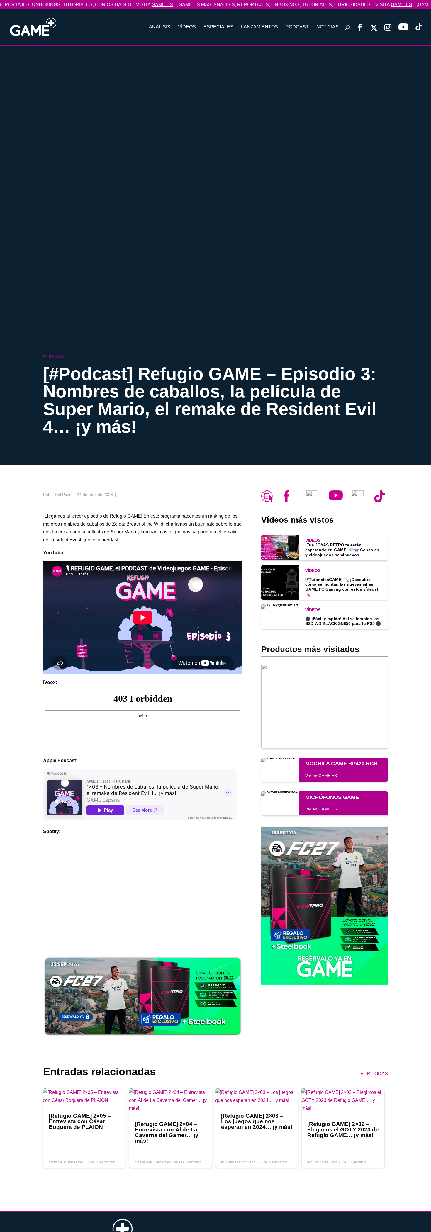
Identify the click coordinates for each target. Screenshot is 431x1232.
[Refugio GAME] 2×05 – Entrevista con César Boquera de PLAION (80, 1121)
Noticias (327, 27)
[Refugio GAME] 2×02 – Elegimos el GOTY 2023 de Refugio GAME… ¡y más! (343, 1129)
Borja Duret (320, 1161)
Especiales (218, 27)
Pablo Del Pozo (64, 1161)
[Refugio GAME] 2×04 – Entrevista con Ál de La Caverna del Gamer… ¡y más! (166, 1132)
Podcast (297, 27)
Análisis (159, 27)
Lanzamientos (259, 27)
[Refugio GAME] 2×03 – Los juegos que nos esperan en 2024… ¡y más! (256, 1121)
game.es (135, 4)
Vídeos (187, 27)
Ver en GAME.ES (321, 775)
